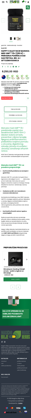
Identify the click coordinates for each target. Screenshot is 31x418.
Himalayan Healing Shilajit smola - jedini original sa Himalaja (14, 271)
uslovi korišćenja (21, 370)
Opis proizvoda (15, 109)
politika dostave (21, 361)
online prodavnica (6, 365)
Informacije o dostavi (15, 121)
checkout (4, 361)
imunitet (19, 45)
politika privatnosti (22, 368)
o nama (19, 363)
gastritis (3, 45)
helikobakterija (11, 45)
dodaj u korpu (15, 279)
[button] (13, 282)
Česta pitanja (21, 365)
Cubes (20, 403)
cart (2, 363)
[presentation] (13, 287)
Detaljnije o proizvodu (15, 115)
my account (4, 377)
